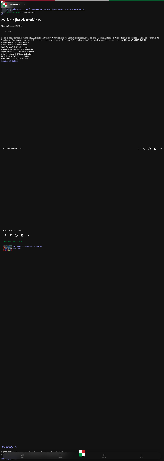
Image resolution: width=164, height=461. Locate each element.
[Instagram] (9, 448)
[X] (143, 149)
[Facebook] (138, 149)
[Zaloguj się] (2, 14)
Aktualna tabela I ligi (9, 61)
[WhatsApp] (149, 149)
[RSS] (16, 448)
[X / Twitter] (4, 448)
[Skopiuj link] (160, 149)
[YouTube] (7, 448)
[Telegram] (155, 149)
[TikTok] (14, 448)
